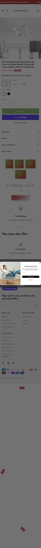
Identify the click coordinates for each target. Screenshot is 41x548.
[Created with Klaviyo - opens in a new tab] (20, 285)
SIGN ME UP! (31, 276)
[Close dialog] (40, 263)
